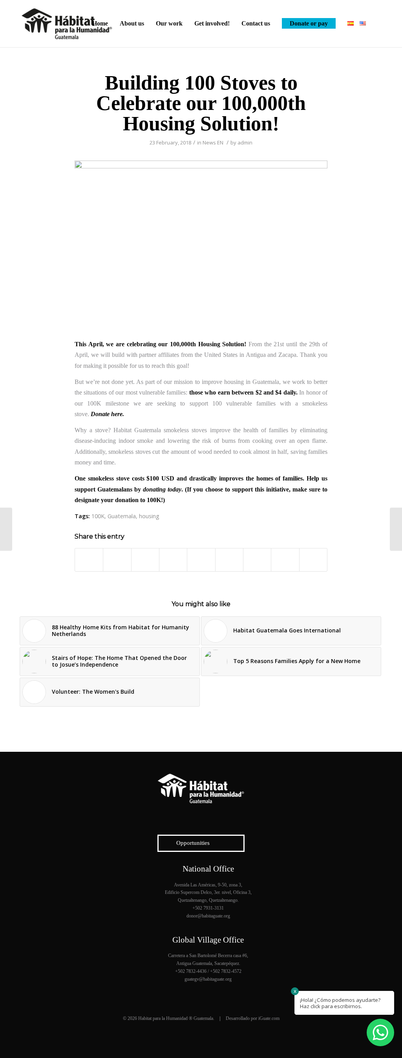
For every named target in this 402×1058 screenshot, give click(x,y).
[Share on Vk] (257, 559)
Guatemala (122, 516)
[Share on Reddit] (285, 559)
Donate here (106, 414)
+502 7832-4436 (190, 971)
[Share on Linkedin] (201, 559)
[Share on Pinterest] (173, 559)
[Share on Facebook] (89, 559)
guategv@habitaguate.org (208, 979)
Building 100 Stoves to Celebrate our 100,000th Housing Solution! (201, 103)
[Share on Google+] (145, 559)
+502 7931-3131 (208, 908)
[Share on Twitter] (117, 559)
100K (97, 516)
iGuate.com (269, 1018)
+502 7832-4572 (225, 971)
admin (245, 142)
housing (149, 516)
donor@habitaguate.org (208, 916)
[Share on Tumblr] (229, 559)
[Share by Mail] (313, 559)
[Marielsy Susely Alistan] (6, 529)
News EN (213, 142)
